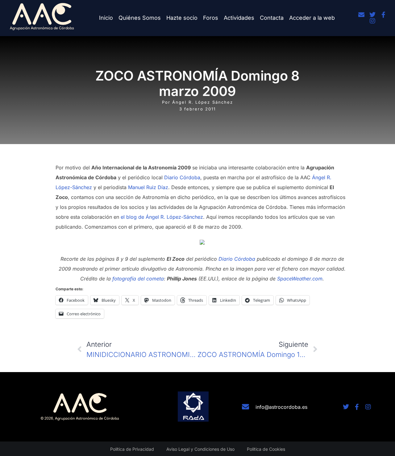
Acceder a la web (312, 18)
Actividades (239, 18)
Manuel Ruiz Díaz (148, 187)
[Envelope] (361, 15)
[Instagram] (372, 21)
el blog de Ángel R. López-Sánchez (162, 217)
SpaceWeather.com (299, 279)
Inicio (106, 18)
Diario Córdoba (182, 177)
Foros (210, 18)
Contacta (272, 18)
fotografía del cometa (138, 279)
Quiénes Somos (139, 18)
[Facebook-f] (383, 15)
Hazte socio (182, 18)
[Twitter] (372, 15)
